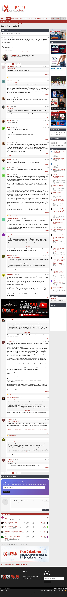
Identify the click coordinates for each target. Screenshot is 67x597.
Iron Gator (9, 341)
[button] (5, 18)
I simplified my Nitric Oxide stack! (13, 531)
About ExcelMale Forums (28, 578)
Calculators (31, 18)
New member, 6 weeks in (58, 158)
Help (60, 590)
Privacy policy (55, 590)
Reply (47, 74)
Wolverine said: (10, 68)
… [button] (7, 63)
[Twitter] (47, 574)
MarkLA (8, 127)
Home (2, 18)
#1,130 (47, 174)
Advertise (65, 588)
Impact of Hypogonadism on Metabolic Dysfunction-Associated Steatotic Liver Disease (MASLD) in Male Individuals (59, 237)
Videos (20, 18)
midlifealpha (10, 274)
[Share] (48, 37)
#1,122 (47, 80)
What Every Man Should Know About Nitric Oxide (12, 537)
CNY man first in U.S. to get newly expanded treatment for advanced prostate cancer (59, 221)
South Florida (31, 55)
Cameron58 (7, 519)
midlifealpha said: (11, 322)
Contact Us (60, 588)
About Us (55, 588)
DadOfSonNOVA (10, 66)
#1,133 (47, 255)
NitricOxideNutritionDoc (13, 218)
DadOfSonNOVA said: (12, 82)
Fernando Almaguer (12, 319)
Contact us (43, 590)
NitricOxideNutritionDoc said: (13, 257)
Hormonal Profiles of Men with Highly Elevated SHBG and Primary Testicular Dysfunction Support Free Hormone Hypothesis (59, 260)
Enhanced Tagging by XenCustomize (34, 594)
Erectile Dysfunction (32, 28)
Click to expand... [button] (25, 51)
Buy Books (44, 18)
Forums (8, 18)
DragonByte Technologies (44, 593)
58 (15, 63)
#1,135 (47, 319)
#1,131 (47, 218)
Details (50, 593)
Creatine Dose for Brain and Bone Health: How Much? (59, 186)
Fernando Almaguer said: (12, 421)
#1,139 (47, 439)
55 (9, 63)
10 (14, 528)
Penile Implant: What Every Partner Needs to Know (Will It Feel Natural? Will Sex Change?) (59, 210)
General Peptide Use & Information (57, 197)
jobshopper (9, 80)
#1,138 (47, 419)
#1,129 (47, 167)
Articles (15, 523)
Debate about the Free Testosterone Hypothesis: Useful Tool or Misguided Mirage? (58, 272)
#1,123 (47, 97)
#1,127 (47, 142)
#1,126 (47, 127)
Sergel (45, 532)
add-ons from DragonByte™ (30, 593)
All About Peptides (57, 192)
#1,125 (47, 120)
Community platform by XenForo (33, 592)
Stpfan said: (10, 236)
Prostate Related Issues (57, 227)
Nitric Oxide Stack (6, 45)
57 (13, 63)
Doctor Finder (38, 18)
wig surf (44, 527)
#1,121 (47, 66)
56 (11, 63)
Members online (55, 296)
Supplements (46, 28)
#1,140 (47, 459)
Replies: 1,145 (10, 37)
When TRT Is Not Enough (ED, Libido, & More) (58, 217)
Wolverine (9, 255)
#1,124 (47, 106)
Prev (3, 63)
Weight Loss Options (57, 292)
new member (56, 163)
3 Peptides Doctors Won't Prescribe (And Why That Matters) (58, 201)
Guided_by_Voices (11, 234)
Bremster (9, 97)
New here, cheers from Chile (59, 169)
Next (18, 63)
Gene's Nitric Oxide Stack (11, 522)
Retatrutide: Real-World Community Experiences (58, 288)
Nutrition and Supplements (20, 519)
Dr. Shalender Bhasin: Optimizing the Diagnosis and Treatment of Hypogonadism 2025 (58, 249)
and (15, 394)
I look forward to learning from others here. (58, 152)
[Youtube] (49, 574)
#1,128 (47, 159)
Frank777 (44, 537)
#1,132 (47, 234)
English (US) (4, 590)
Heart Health (40, 28)
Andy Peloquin (7, 539)
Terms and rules (49, 590)
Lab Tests (25, 18)
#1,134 (47, 274)
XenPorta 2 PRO (28, 595)
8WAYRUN (39, 595)
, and (19, 215)
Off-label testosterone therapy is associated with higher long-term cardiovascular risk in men (59, 177)
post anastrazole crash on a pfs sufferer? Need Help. (59, 281)
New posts (3, 21)
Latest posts (54, 149)
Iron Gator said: (11, 399)
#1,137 (47, 397)
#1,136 (47, 341)
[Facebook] (44, 574)
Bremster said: (10, 108)
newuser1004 (53, 298)
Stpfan (8, 174)
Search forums (8, 21)
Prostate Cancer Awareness (59, 229)
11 (15, 528)
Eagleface (9, 167)
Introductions (55, 156)
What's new (14, 18)
